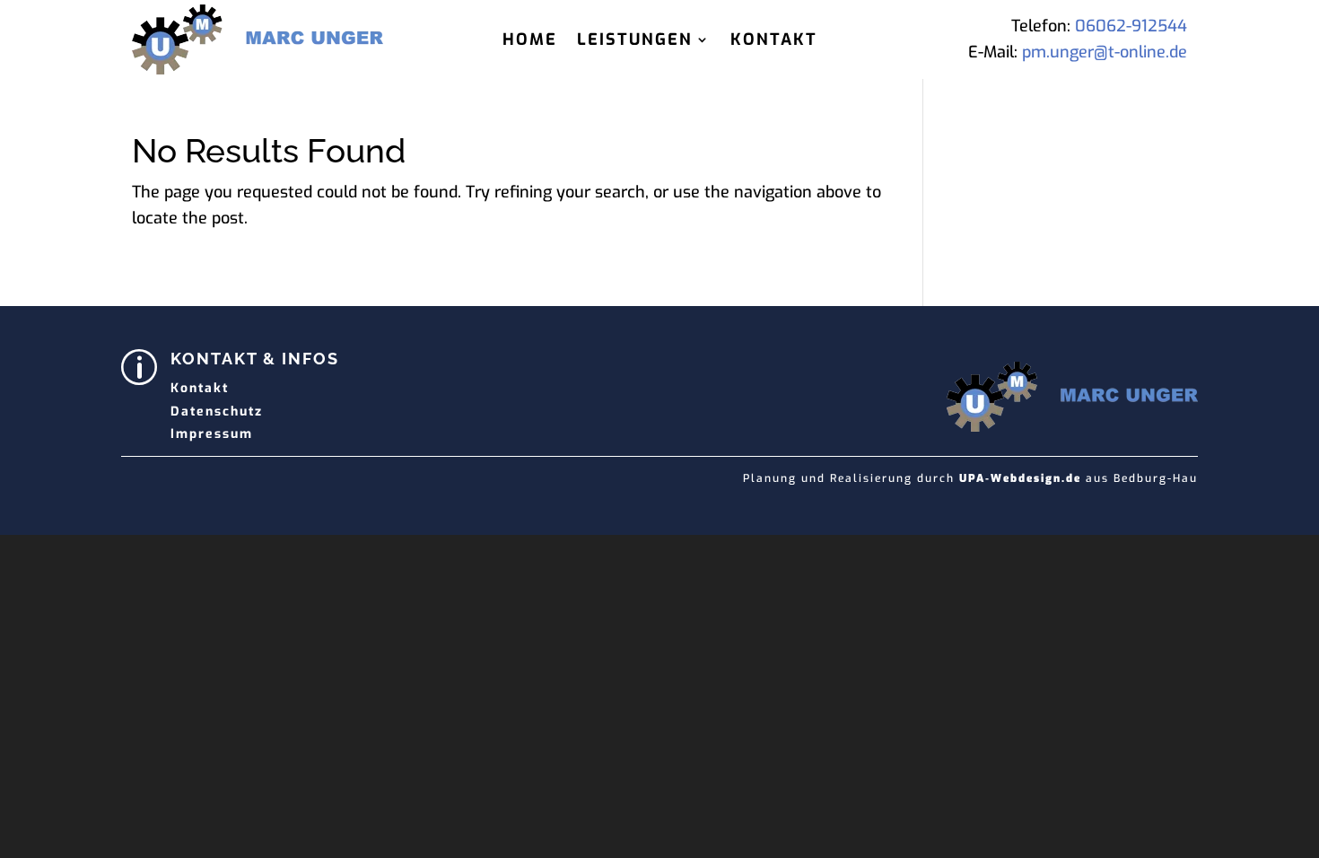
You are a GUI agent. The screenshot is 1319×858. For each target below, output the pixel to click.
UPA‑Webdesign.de (1020, 478)
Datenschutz (216, 411)
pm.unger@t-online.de (1104, 52)
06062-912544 (1131, 26)
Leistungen (635, 41)
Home (529, 41)
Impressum (211, 433)
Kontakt (773, 41)
